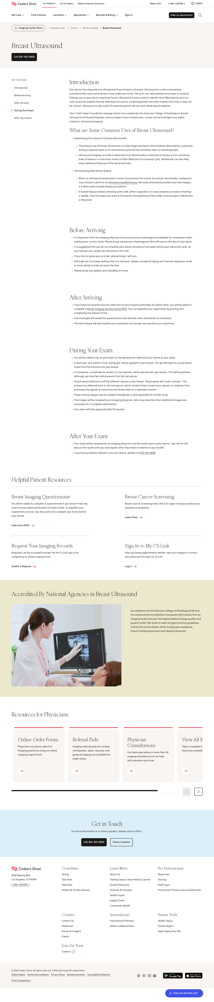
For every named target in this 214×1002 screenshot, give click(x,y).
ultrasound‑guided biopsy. (123, 182)
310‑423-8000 (148, 453)
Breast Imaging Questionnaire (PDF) (107, 310)
